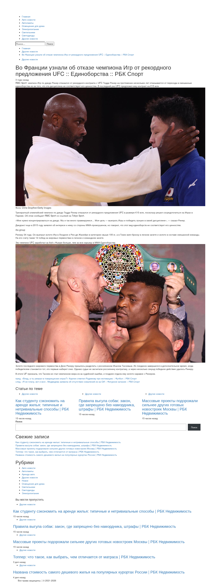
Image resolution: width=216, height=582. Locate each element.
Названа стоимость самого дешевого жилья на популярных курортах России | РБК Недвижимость (66, 454)
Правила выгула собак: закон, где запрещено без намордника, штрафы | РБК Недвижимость (107, 405)
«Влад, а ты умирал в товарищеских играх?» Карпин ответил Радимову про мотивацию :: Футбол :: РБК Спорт (76, 378)
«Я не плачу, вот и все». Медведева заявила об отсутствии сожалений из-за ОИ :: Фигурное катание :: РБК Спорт (77, 381)
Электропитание (30, 29)
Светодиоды (28, 35)
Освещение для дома (33, 26)
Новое (25, 480)
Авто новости (28, 19)
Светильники (28, 32)
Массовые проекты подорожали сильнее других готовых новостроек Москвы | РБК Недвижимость (170, 407)
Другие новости (30, 38)
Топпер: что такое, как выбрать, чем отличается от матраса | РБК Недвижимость (57, 451)
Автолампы (28, 22)
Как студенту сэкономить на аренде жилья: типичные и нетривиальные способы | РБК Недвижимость (42, 407)
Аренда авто (28, 474)
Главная (26, 16)
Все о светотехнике (25, 11)
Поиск (18, 421)
